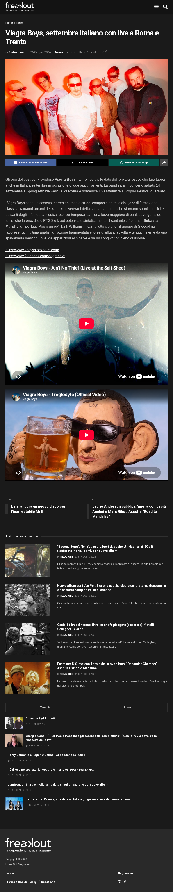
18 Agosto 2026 (86, 674)
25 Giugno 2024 (40, 52)
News (19, 22)
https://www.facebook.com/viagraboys (35, 256)
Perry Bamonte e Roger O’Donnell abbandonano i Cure (46, 755)
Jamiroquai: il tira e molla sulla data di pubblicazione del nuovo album (58, 784)
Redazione (16, 52)
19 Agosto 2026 (86, 635)
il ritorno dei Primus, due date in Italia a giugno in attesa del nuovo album (78, 799)
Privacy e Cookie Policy (20, 882)
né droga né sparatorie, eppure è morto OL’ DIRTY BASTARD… (51, 769)
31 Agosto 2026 (86, 557)
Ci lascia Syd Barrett (40, 718)
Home (9, 22)
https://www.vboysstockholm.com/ (32, 250)
